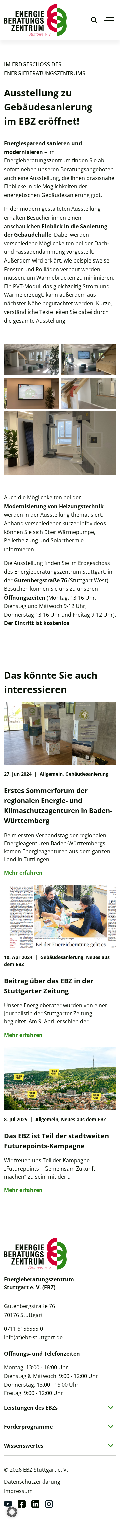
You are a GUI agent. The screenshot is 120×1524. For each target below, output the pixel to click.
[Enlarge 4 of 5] (107, 386)
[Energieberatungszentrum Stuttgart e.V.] (35, 20)
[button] (12, 1512)
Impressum (18, 1491)
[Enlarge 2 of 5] (107, 352)
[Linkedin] (35, 1504)
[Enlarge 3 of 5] (50, 386)
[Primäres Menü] (108, 20)
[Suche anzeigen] (94, 20)
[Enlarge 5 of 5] (107, 420)
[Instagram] (49, 1504)
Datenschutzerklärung (32, 1481)
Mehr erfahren (23, 872)
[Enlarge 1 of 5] (50, 352)
